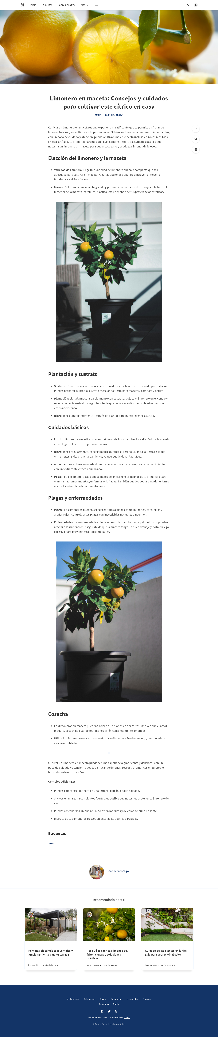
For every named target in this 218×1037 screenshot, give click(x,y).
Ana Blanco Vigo (118, 871)
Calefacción (89, 998)
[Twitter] (195, 139)
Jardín (98, 114)
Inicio (33, 5)
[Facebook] (195, 149)
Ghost (127, 1017)
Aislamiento (73, 998)
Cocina (103, 998)
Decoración (116, 998)
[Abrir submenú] (96, 5)
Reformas (104, 1003)
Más (83, 5)
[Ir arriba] (195, 128)
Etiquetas (47, 5)
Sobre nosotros (67, 5)
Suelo (116, 1003)
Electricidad (132, 998)
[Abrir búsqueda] (188, 5)
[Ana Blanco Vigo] (96, 872)
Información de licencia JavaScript (109, 1024)
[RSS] (116, 1011)
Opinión (147, 998)
